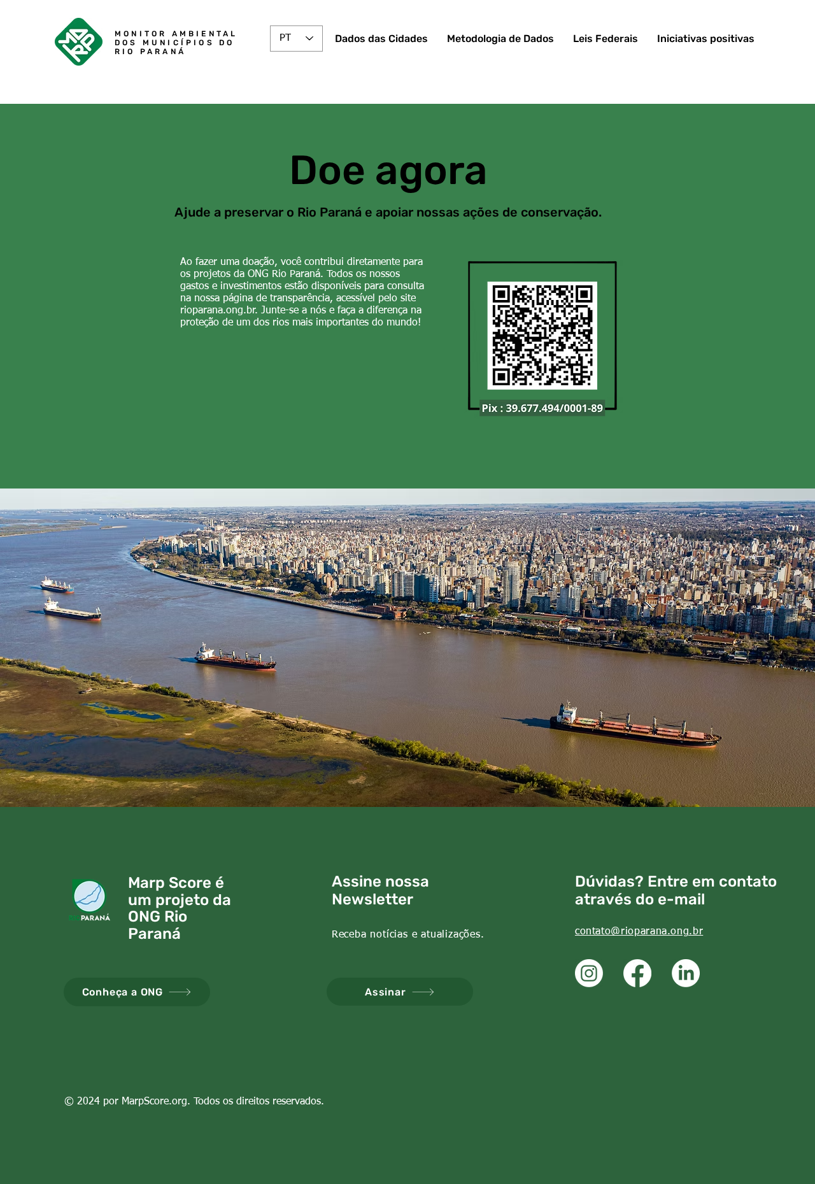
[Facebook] (637, 973)
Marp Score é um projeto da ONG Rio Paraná (179, 908)
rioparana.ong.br (217, 311)
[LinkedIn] (686, 973)
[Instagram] (589, 973)
